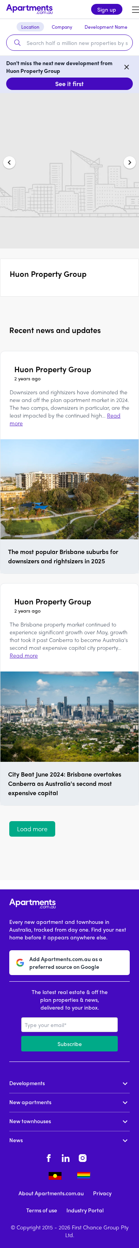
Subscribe (70, 1044)
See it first (69, 83)
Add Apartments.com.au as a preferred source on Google (65, 962)
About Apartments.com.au (51, 1193)
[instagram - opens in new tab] (82, 1157)
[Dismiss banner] (126, 66)
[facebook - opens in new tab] (48, 1157)
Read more (24, 655)
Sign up (106, 9)
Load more (32, 828)
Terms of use (41, 1210)
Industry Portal (84, 1210)
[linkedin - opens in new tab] (65, 1157)
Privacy (102, 1193)
